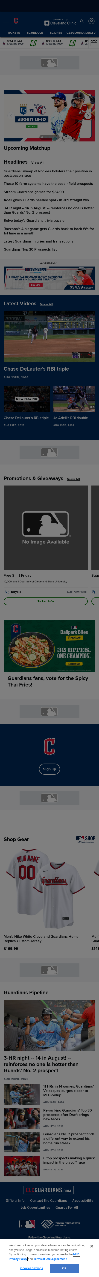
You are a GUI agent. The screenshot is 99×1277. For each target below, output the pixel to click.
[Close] (92, 1246)
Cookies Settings (31, 1268)
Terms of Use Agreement (50, 1259)
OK (64, 1268)
